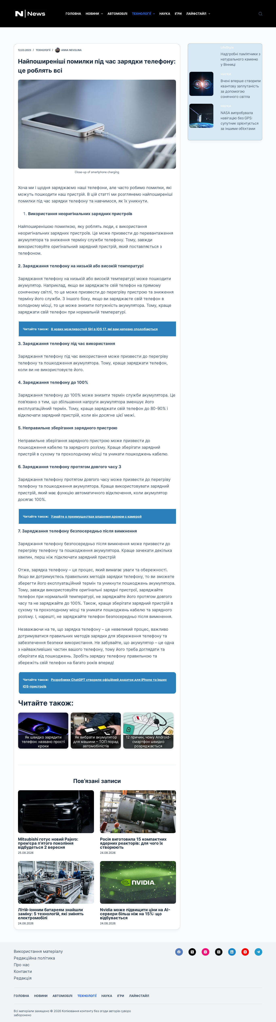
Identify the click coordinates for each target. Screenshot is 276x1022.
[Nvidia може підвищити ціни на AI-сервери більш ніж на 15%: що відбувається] (138, 882)
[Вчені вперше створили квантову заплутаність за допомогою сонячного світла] (201, 84)
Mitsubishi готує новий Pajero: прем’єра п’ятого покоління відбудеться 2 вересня (48, 843)
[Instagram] (205, 952)
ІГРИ (178, 14)
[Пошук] (260, 14)
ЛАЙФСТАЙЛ (196, 14)
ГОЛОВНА (73, 14)
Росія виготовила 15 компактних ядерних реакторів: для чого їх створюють (133, 843)
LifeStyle (227, 47)
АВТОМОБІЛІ (117, 14)
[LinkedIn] (232, 952)
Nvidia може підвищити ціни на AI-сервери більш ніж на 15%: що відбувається (135, 913)
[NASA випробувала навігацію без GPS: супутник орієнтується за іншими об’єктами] (201, 116)
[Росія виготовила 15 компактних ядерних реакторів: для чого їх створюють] (138, 811)
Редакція (23, 978)
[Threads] (219, 952)
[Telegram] (258, 952)
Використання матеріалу (38, 951)
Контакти (23, 971)
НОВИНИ (92, 14)
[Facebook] (179, 952)
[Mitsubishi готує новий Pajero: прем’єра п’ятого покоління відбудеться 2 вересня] (56, 811)
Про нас (21, 964)
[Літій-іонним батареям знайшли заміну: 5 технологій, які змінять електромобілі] (56, 882)
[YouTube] (245, 952)
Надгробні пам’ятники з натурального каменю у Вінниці (240, 59)
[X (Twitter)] (192, 952)
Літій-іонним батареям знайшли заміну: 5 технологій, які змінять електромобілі (51, 913)
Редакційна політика (34, 958)
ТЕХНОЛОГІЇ (141, 14)
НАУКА (164, 14)
